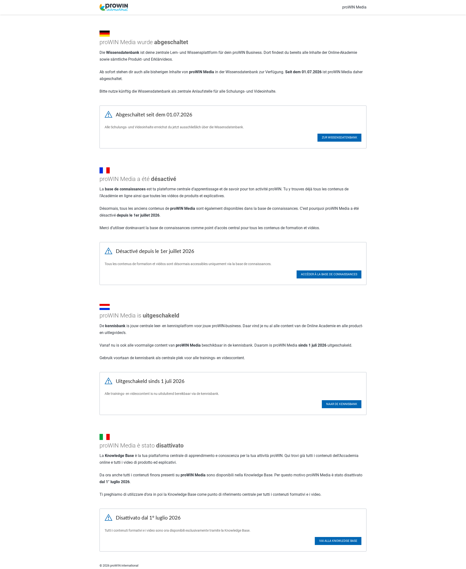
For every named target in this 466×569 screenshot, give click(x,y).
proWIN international (124, 565)
